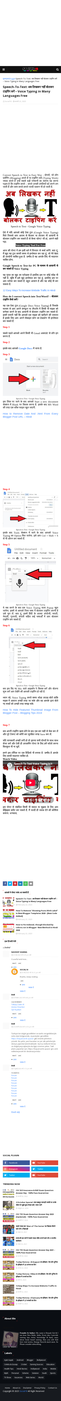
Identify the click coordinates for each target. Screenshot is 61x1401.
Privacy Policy (39, 1388)
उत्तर (14, 967)
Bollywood (41, 1360)
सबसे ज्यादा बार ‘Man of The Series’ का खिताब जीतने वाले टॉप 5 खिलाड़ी (35, 1227)
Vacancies (18, 1377)
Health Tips (8, 1369)
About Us (16, 1388)
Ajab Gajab (8, 1360)
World (40, 1377)
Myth (6, 1373)
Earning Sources (36, 1364)
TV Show (7, 1377)
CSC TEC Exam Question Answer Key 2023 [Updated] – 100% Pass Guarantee (35, 1215)
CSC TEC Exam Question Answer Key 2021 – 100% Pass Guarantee (35, 1251)
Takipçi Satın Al (17, 1004)
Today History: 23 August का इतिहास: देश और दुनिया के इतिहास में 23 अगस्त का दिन (37, 1263)
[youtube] (44, 1162)
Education (50, 1364)
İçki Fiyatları (16, 1009)
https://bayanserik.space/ (22, 1038)
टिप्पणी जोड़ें (15, 1112)
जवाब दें (14, 963)
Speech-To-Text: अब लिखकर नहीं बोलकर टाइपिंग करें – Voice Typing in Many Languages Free (36, 900)
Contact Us (52, 1388)
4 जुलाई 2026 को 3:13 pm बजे (22, 1069)
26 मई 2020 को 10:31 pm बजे (31, 972)
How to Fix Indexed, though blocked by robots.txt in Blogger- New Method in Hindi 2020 (37, 927)
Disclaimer (27, 1388)
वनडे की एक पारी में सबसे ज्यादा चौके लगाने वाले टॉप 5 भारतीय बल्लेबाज (36, 1239)
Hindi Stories (22, 1369)
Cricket (24, 1364)
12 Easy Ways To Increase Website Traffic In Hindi (36, 1287)
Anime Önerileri (18, 1007)
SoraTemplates (48, 1397)
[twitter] (44, 1169)
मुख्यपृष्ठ (6, 78)
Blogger (12, 78)
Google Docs (25, 348)
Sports (52, 1373)
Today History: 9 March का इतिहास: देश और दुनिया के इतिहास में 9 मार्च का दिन (36, 1275)
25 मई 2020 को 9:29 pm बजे (22, 955)
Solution (35, 1373)
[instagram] (16, 1169)
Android (20, 1360)
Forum (14, 1075)
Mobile (53, 1369)
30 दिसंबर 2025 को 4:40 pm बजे (23, 998)
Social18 (8, 101)
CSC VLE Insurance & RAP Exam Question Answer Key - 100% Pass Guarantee (34, 1191)
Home (7, 1388)
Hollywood (35, 1369)
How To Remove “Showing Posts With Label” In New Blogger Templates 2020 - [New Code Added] (37, 913)
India (45, 1369)
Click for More (9, 1346)
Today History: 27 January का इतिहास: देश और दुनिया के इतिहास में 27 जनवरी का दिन (37, 1299)
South (44, 1373)
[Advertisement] (30, 33)
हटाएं (19, 963)
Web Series (30, 1377)
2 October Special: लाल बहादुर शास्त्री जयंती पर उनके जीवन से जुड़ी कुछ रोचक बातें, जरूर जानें (36, 1203)
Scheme (25, 1373)
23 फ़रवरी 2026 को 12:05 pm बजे (23, 1027)
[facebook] (16, 1162)
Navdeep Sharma (19, 952)
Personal (15, 1373)
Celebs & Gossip (11, 1364)
